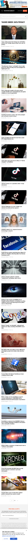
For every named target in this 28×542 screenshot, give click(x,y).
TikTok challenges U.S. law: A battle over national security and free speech (11, 207)
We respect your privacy (14, 518)
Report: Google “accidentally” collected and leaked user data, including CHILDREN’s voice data (13, 327)
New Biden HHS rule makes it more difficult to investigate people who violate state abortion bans (13, 351)
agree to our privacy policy (8, 536)
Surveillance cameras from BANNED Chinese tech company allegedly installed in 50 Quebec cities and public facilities (13, 422)
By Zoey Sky (3, 117)
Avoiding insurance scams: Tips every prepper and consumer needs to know (13, 115)
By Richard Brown (4, 329)
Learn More (6, 538)
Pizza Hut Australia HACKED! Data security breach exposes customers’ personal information (12, 470)
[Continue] (25, 515)
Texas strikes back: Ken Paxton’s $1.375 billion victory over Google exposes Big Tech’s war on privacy (13, 43)
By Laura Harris (4, 140)
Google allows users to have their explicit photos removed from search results (11, 493)
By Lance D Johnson (5, 46)
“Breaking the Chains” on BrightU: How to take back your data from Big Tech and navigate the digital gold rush (13, 67)
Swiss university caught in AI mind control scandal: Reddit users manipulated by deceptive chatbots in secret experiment (13, 92)
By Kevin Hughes (4, 401)
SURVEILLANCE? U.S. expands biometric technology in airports (11, 230)
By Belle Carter (4, 186)
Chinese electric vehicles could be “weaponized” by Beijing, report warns (11, 277)
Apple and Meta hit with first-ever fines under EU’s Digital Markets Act (12, 138)
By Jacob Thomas (4, 70)
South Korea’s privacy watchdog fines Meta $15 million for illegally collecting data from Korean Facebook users (13, 254)
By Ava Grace (3, 209)
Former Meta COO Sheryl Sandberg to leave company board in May (12, 374)
